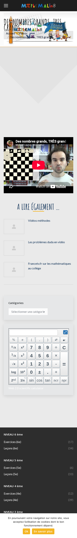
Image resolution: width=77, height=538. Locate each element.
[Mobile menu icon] (6, 5)
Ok (26, 531)
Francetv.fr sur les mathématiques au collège (49, 266)
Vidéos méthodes (39, 220)
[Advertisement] (38, 94)
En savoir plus (43, 531)
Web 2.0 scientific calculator (26, 388)
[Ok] (72, 526)
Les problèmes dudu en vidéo (46, 242)
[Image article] (14, 226)
